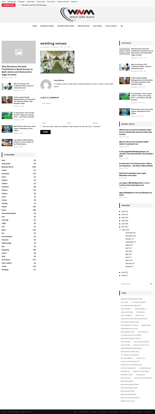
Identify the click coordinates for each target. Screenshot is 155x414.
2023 (123, 221)
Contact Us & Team (63, 1)
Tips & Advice (110, 26)
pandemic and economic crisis (130, 351)
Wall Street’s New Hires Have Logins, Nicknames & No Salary (25, 128)
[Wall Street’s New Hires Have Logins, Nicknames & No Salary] (7, 129)
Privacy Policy (41, 1)
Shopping (5, 250)
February (128, 263)
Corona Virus (140, 312)
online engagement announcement (131, 348)
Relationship (6, 243)
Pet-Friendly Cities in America (130, 355)
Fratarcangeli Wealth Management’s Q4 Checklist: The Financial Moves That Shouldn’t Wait (24, 100)
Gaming (4, 203)
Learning (5, 220)
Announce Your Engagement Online (131, 299)
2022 (123, 224)
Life (3, 227)
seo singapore (125, 371)
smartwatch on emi (127, 375)
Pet (3, 233)
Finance (4, 190)
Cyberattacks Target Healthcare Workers (134, 319)
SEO (3, 247)
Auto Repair (124, 302)
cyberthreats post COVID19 (129, 325)
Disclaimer (21, 1)
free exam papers (143, 332)
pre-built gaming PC (127, 358)
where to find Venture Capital (130, 398)
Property (5, 240)
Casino (4, 170)
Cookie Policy (31, 1)
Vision (3, 1)
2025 (123, 215)
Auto (3, 160)
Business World (47, 26)
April (127, 257)
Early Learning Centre (127, 332)
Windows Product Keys (128, 401)
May (126, 254)
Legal (4, 223)
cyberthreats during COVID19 (130, 322)
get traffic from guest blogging (131, 335)
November (129, 236)
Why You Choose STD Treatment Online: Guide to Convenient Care (24, 86)
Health (4, 207)
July (126, 248)
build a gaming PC (126, 309)
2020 (123, 230)
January (128, 267)
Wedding (5, 270)
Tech (3, 256)
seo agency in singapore (128, 368)
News (4, 230)
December (129, 233)
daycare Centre (146, 325)
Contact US (74, 1)
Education (5, 174)
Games (4, 200)
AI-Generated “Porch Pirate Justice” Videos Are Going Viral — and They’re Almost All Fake (141, 97)
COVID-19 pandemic (126, 315)
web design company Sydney (129, 388)
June (127, 251)
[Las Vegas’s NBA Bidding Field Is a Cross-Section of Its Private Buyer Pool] (7, 142)
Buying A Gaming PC (140, 309)
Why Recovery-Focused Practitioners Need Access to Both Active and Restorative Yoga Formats (17, 70)
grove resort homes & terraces (131, 338)
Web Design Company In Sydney (130, 384)
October (128, 239)
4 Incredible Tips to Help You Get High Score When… (40, 5)
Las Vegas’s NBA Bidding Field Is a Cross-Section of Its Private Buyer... (24, 142)
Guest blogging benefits (141, 342)
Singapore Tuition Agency (141, 371)
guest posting (125, 345)
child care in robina (127, 312)
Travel (4, 266)
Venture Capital (126, 378)
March (127, 260)
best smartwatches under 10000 (131, 305)
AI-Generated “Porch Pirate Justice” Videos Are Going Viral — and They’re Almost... (24, 115)
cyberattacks (139, 315)
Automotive (6, 164)
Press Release (84, 26)
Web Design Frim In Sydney (128, 394)
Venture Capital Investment (143, 378)
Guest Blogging (125, 342)
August (127, 245)
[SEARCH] (150, 284)
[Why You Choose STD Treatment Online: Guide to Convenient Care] (7, 86)
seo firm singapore (145, 368)
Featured (5, 187)
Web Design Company (127, 381)
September (129, 242)
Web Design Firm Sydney (128, 391)
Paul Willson (46, 47)
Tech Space (97, 26)
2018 (123, 275)
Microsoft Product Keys (141, 345)
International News (65, 26)
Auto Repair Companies (139, 302)
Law (3, 217)
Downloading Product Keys (129, 328)
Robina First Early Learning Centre (131, 365)
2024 (123, 218)
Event (4, 177)
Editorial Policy (11, 1)
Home (34, 26)
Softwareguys (140, 375)
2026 (123, 211)
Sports (4, 253)
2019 (123, 272)
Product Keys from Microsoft (130, 361)
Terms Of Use (51, 1)
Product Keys (141, 358)
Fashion (4, 180)
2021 (123, 227)
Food (4, 197)
